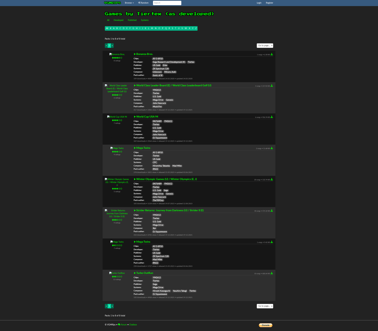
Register (269, 3)
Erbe (165, 65)
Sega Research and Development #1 (169, 62)
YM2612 (157, 90)
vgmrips (112, 3)
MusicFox (157, 107)
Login (259, 3)
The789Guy (158, 200)
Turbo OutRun (144, 273)
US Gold (156, 65)
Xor (154, 228)
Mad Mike (177, 166)
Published (132, 20)
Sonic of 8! (158, 75)
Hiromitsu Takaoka (161, 166)
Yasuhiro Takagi (180, 291)
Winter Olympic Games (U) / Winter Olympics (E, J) (166, 179)
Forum (123, 325)
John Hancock (159, 103)
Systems (145, 20)
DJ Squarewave (160, 138)
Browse (128, 3)
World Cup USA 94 (147, 116)
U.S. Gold (157, 97)
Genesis (169, 100)
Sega (166, 190)
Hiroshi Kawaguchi (161, 291)
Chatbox (133, 325)
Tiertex (191, 62)
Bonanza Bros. (144, 54)
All (108, 20)
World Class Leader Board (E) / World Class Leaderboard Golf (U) (173, 85)
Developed (118, 20)
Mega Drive (158, 100)
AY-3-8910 (158, 59)
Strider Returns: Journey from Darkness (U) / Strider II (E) (170, 210)
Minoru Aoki (170, 72)
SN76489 (157, 121)
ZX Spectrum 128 (161, 69)
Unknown (157, 72)
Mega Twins (143, 148)
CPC (155, 163)
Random (144, 3)
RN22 (155, 169)
